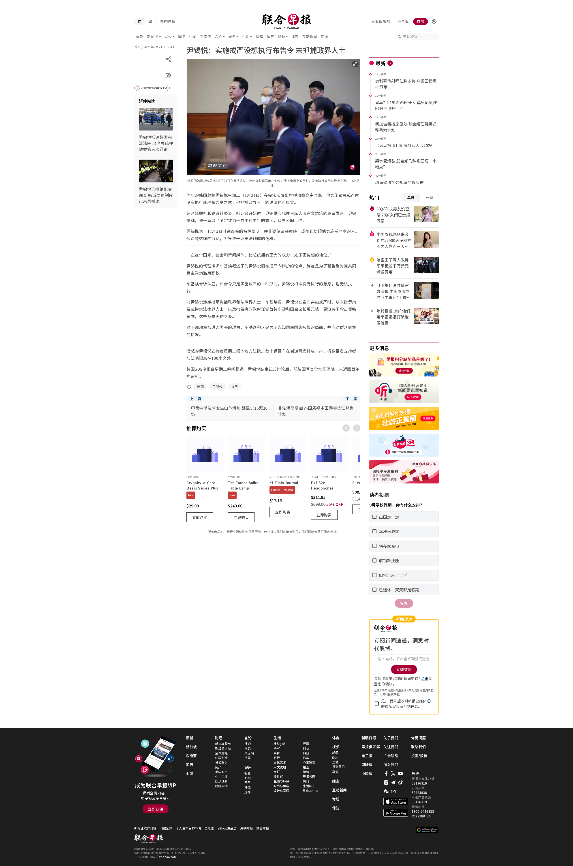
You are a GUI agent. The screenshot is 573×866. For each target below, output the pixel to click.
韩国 (200, 386)
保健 (259, 36)
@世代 (278, 776)
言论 (218, 36)
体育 (270, 36)
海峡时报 (246, 828)
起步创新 (221, 781)
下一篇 (351, 398)
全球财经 (221, 753)
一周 (429, 197)
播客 (295, 36)
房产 (218, 767)
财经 (168, 36)
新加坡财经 (223, 748)
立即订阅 (155, 809)
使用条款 (428, 690)
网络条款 (166, 828)
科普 (306, 753)
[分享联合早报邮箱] (393, 791)
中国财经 (221, 757)
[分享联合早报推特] (393, 773)
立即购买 (199, 517)
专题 (324, 36)
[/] (286, 21)
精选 (306, 767)
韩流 (247, 787)
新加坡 (152, 36)
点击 (424, 678)
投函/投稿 (419, 755)
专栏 (277, 772)
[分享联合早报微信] (386, 791)
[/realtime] (390, 63)
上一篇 (195, 398)
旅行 (277, 757)
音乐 (247, 782)
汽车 (306, 757)
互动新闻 (309, 36)
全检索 (209, 828)
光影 (306, 743)
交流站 (249, 753)
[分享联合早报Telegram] (393, 782)
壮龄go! (279, 743)
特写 (277, 748)
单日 (411, 197)
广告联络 (390, 755)
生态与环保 (281, 781)
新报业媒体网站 (145, 828)
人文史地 (280, 767)
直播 (335, 771)
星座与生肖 (311, 790)
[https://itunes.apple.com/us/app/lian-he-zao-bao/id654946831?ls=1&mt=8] (395, 801)
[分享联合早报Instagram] (386, 782)
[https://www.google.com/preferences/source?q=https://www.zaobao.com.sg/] (427, 830)
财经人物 (221, 786)
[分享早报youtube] (400, 773)
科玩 (306, 748)
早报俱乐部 (380, 21)
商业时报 (262, 828)
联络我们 (418, 746)
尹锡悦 (217, 386)
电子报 (403, 21)
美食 (277, 753)
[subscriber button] (434, 21)
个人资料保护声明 (388, 694)
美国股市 (221, 772)
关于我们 (390, 737)
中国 (193, 36)
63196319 (419, 783)
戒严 (234, 386)
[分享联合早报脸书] (386, 773)
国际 (182, 36)
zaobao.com (168, 857)
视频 (281, 36)
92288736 (423, 816)
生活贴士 (309, 786)
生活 (245, 36)
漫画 (247, 757)
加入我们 (390, 764)
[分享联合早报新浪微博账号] (400, 782)
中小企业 (221, 776)
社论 (247, 743)
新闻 (335, 752)
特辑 (306, 772)
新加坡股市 (223, 743)
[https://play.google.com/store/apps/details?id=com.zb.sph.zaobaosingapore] (395, 813)
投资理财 (221, 762)
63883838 (419, 792)
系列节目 (338, 766)
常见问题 (418, 737)
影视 (247, 778)
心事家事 (309, 762)
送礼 (247, 792)
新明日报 (167, 21)
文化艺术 (280, 762)
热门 (306, 781)
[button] (434, 21)
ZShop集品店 (227, 828)
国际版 (367, 764)
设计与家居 (281, 790)
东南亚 (205, 36)
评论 (247, 748)
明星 (247, 773)
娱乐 (232, 36)
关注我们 (390, 746)
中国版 (367, 773)
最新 (139, 36)
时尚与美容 (281, 786)
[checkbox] (376, 703)
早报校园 (309, 776)
